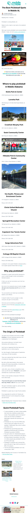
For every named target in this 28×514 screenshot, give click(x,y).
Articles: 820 (14, 496)
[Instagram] (13, 503)
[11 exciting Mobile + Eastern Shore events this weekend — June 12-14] (7, 474)
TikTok (9, 321)
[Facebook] (10, 503)
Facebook (4, 321)
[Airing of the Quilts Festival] (14, 42)
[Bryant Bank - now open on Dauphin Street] (14, 509)
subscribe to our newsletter (10, 73)
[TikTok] (17, 503)
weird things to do (16, 309)
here (21, 265)
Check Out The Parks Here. (9, 402)
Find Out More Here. (8, 454)
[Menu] (25, 3)
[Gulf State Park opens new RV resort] (7, 464)
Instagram (16, 321)
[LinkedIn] (15, 503)
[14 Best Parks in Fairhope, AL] (19, 465)
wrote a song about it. (19, 32)
